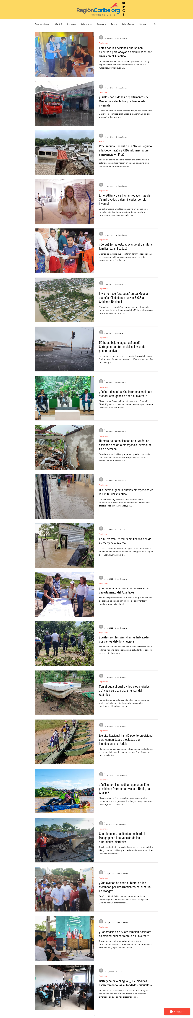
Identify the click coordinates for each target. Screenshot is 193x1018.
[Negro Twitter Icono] (123, 6)
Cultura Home (86, 24)
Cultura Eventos (128, 24)
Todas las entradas (42, 24)
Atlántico (102, 141)
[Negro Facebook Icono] (123, 14)
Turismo (114, 24)
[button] (155, 24)
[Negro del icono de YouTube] (123, 2)
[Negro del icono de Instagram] (123, 10)
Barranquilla (101, 24)
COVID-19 (58, 24)
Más (141, 24)
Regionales (71, 24)
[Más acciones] (153, 37)
